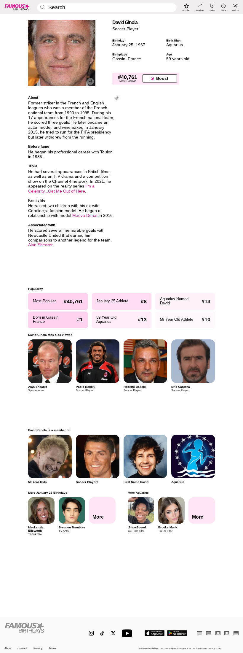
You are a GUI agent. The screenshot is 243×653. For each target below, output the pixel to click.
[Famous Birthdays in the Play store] (177, 633)
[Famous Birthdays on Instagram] (91, 633)
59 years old (177, 59)
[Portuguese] (208, 633)
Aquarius (174, 45)
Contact (22, 648)
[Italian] (226, 633)
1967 (140, 45)
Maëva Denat (84, 215)
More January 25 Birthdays (47, 492)
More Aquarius (137, 492)
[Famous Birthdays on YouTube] (128, 633)
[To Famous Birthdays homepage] (17, 7)
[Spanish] (199, 633)
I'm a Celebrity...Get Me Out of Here (61, 188)
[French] (217, 633)
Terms (52, 648)
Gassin (118, 59)
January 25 (122, 45)
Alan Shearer (40, 245)
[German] (236, 633)
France (134, 59)
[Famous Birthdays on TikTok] (102, 633)
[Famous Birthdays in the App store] (154, 633)
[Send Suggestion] (116, 99)
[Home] (39, 630)
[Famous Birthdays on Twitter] (113, 633)
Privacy (38, 648)
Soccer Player (125, 29)
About (8, 648)
